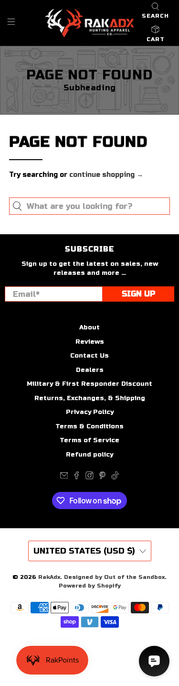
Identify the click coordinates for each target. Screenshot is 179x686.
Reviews (89, 342)
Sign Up (138, 293)
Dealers (90, 370)
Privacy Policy (90, 412)
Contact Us (89, 355)
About (89, 327)
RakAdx (49, 577)
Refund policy (89, 454)
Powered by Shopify (90, 585)
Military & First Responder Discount (89, 384)
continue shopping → (106, 175)
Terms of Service (89, 440)
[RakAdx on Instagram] (89, 477)
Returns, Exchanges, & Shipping (89, 398)
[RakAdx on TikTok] (115, 477)
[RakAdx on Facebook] (77, 477)
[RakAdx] (90, 23)
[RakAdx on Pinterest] (102, 477)
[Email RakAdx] (64, 477)
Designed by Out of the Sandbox (114, 577)
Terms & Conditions (89, 426)
